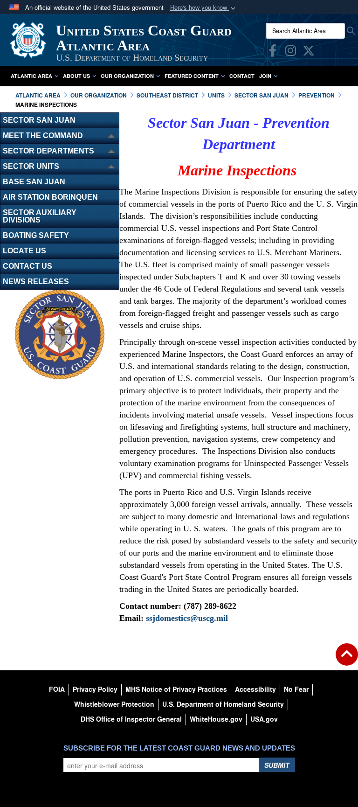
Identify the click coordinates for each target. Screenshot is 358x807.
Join (265, 75)
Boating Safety (36, 235)
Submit (276, 765)
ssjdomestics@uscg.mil (187, 618)
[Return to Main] (347, 660)
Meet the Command (43, 135)
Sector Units (31, 166)
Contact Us (27, 266)
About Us (76, 75)
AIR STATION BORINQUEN (50, 197)
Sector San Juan (39, 120)
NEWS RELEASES (36, 281)
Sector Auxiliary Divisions (39, 216)
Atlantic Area (31, 75)
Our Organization (127, 75)
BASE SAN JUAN (34, 182)
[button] (203, 8)
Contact (242, 75)
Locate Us (24, 251)
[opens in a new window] (272, 52)
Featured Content (192, 75)
